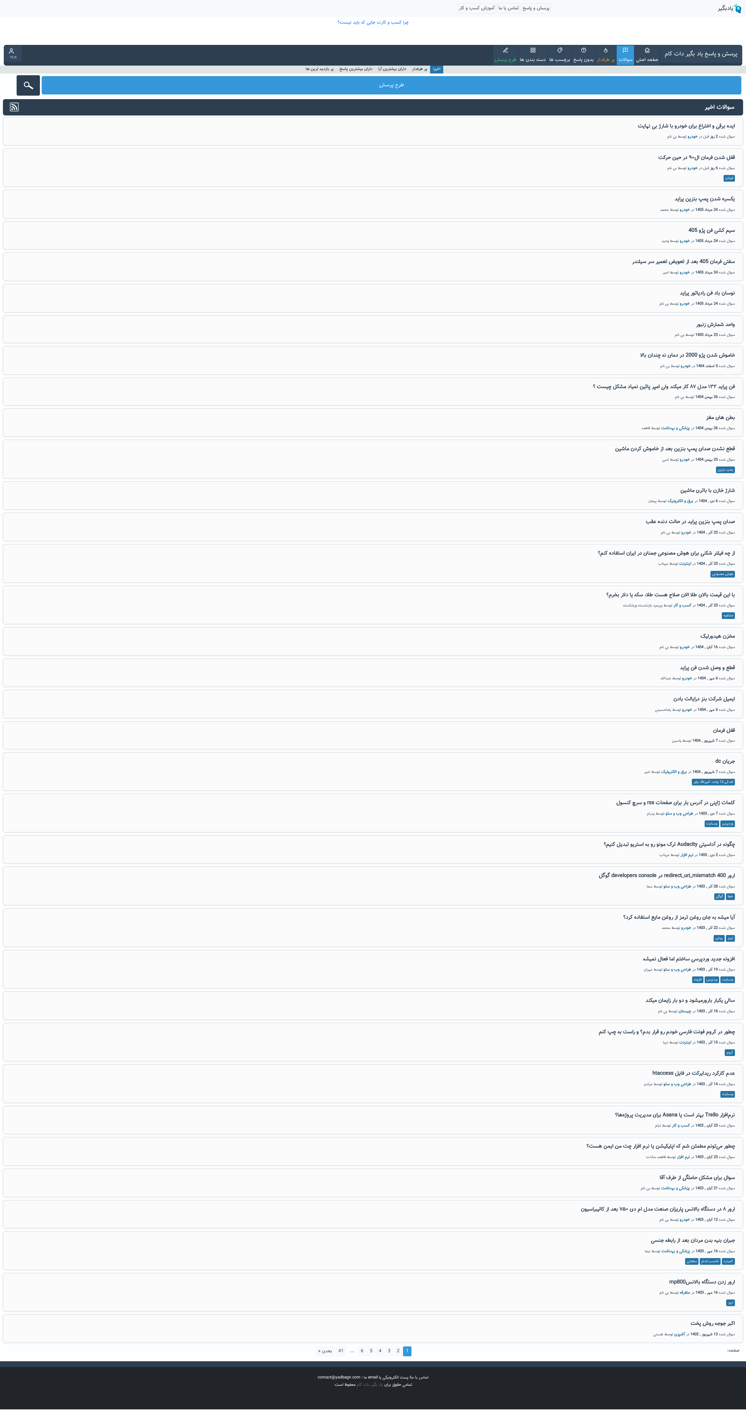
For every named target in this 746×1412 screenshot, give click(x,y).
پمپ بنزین (725, 469)
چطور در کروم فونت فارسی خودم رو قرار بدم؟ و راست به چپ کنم (667, 1032)
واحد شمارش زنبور (715, 325)
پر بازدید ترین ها (320, 69)
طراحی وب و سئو (679, 814)
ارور (730, 1302)
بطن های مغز (720, 418)
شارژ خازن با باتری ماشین (707, 491)
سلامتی (692, 1261)
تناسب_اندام (710, 1261)
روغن (719, 938)
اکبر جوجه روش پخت (713, 1324)
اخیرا (436, 69)
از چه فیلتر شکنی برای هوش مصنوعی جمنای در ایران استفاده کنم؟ (666, 553)
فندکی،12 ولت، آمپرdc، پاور (713, 782)
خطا (730, 896)
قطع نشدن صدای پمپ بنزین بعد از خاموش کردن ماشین (675, 449)
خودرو (693, 137)
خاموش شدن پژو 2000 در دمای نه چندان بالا (687, 355)
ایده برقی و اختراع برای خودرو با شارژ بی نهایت (686, 126)
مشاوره (728, 615)
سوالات (625, 60)
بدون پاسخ (583, 60)
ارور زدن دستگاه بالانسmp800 (702, 1282)
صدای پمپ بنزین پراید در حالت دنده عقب (690, 522)
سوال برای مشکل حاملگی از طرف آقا (697, 1178)
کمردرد (728, 1261)
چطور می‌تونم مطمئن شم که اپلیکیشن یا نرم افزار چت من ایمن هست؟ (661, 1146)
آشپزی (679, 1334)
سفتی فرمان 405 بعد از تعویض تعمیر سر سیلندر (683, 262)
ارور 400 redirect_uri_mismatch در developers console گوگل (667, 876)
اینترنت (685, 564)
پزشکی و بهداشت (675, 428)
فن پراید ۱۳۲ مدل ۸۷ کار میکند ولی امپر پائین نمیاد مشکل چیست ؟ (664, 387)
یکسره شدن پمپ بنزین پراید (705, 199)
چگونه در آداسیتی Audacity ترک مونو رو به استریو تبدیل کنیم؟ (669, 845)
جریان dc (725, 761)
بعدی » (325, 1351)
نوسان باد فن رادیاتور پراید (707, 293)
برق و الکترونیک (680, 501)
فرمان (729, 178)
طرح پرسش (505, 60)
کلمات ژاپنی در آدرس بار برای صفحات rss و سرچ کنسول (675, 803)
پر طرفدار (606, 60)
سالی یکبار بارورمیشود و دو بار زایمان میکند (690, 1001)
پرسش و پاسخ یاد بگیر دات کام (701, 54)
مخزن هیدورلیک (718, 636)
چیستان (684, 1011)
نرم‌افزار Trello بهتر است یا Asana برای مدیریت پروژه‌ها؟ (675, 1115)
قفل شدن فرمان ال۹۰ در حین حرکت (696, 158)
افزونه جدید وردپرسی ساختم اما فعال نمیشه (689, 959)
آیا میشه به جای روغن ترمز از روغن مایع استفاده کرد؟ (679, 917)
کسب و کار (682, 605)
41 (341, 1351)
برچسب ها (559, 60)
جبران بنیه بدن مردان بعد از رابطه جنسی (693, 1240)
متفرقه (685, 1293)
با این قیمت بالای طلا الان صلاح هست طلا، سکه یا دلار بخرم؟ (670, 595)
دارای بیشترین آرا (392, 69)
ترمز (730, 938)
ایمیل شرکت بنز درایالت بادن (704, 699)
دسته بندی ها (533, 60)
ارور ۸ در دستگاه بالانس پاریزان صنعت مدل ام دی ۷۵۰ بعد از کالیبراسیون (658, 1209)
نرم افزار (686, 855)
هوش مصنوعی (722, 574)
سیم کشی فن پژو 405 (712, 231)
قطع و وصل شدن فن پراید (707, 668)
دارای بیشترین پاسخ (355, 69)
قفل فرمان (724, 731)
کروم (729, 1052)
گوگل (719, 896)
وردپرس (727, 823)
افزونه (698, 979)
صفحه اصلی (647, 60)
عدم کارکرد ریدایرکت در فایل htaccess (693, 1073)
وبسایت (711, 823)
